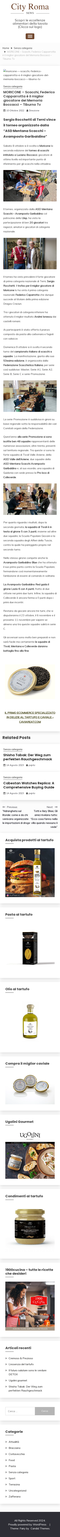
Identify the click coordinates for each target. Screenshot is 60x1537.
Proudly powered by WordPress (27, 1524)
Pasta (12, 1466)
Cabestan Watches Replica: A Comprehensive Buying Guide (28, 785)
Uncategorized (17, 1490)
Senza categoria (12, 86)
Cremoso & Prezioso (21, 1358)
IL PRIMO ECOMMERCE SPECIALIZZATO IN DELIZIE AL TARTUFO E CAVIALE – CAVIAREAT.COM (30, 717)
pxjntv (32, 765)
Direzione (34, 110)
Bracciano (14, 1448)
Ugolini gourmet (18, 1380)
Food (12, 1460)
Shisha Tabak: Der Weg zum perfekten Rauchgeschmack (27, 757)
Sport (12, 1478)
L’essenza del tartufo (21, 1364)
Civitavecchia (17, 1454)
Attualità (14, 1441)
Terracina (14, 1484)
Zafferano (15, 1496)
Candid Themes (40, 1528)
